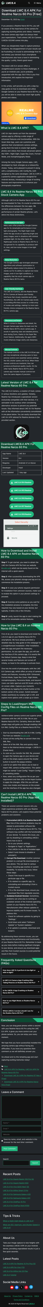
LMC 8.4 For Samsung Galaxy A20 (17, 1194)
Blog (6, 1066)
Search (6, 1159)
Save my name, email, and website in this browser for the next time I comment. (20, 1140)
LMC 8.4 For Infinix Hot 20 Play (15, 1271)
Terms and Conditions (21, 1300)
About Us (7, 1296)
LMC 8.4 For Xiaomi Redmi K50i (15, 1183)
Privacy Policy (18, 1296)
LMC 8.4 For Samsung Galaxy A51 (16, 1198)
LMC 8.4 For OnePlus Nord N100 (16, 1206)
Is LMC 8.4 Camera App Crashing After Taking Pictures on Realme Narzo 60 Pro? (19, 981)
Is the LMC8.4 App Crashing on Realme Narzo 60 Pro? (18, 991)
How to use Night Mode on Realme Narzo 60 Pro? (19, 1002)
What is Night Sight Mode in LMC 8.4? (18, 1221)
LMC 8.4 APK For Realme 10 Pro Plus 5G (19, 1264)
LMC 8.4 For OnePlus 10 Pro (14, 1202)
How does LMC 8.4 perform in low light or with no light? (19, 971)
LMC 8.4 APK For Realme (14, 1069)
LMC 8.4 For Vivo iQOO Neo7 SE (16, 1187)
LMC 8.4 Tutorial (9, 1275)
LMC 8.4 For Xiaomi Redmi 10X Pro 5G (18, 1179)
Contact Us (28, 1296)
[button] (29, 3)
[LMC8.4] (3, 3)
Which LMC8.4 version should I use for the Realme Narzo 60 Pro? (18, 1012)
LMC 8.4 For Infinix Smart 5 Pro (15, 1190)
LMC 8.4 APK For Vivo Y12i (13, 1267)
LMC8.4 (11, 3)
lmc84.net (6, 568)
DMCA (36, 1296)
